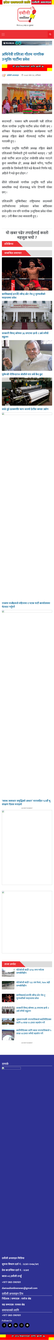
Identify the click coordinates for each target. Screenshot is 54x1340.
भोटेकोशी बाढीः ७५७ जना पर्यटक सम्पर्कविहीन (30, 971)
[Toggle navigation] (3, 34)
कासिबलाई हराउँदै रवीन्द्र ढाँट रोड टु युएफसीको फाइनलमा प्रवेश (23, 296)
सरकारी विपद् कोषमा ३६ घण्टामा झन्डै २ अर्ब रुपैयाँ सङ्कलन (25, 335)
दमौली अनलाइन (13, 75)
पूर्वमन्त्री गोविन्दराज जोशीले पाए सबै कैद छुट (22, 374)
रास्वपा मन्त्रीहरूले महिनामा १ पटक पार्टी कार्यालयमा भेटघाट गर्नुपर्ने (26, 605)
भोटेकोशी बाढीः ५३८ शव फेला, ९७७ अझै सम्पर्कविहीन (33, 984)
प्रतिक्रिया (8, 244)
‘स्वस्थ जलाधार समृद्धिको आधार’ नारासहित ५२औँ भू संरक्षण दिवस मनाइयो (26, 803)
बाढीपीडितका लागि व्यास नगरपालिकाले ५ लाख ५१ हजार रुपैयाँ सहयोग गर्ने (33, 1032)
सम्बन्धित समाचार (13, 253)
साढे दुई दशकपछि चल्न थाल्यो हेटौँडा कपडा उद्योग (25, 409)
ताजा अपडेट (10, 964)
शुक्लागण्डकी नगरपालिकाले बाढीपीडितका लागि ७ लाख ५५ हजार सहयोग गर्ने (33, 1021)
